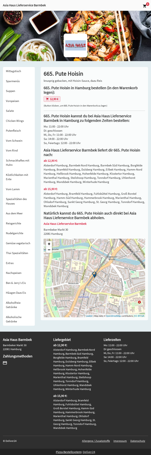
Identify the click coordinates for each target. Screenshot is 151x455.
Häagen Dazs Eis (16, 292)
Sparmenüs (13, 81)
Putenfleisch (13, 130)
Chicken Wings (15, 121)
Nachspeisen (13, 273)
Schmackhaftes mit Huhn (17, 163)
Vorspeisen (12, 101)
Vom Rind (12, 150)
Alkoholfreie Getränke (13, 305)
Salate (10, 111)
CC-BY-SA (139, 315)
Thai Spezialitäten (17, 253)
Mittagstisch (13, 71)
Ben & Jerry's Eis (16, 283)
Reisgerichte (13, 223)
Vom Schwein (14, 140)
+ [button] (49, 243)
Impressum (120, 441)
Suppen (10, 91)
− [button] (49, 249)
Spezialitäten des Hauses (16, 201)
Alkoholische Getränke (13, 319)
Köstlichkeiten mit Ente (17, 177)
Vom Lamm (13, 189)
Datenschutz (137, 441)
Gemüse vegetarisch (18, 243)
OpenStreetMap (113, 315)
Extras (10, 263)
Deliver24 (89, 452)
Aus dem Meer (14, 213)
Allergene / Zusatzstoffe (96, 441)
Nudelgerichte (14, 233)
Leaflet (89, 315)
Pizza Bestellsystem (68, 452)
